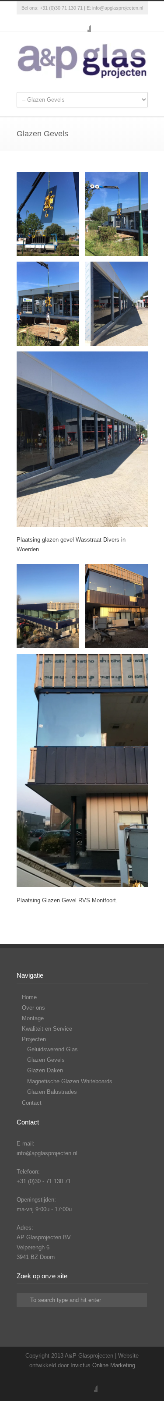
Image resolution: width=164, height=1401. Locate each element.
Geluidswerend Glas (52, 1049)
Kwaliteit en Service (47, 1028)
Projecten (34, 1039)
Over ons (33, 1007)
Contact (32, 1103)
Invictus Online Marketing (102, 1365)
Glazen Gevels (46, 1060)
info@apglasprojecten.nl (117, 8)
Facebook (82, 23)
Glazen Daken (45, 1070)
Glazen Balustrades (52, 1092)
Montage (33, 1018)
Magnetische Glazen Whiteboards (69, 1081)
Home (29, 997)
